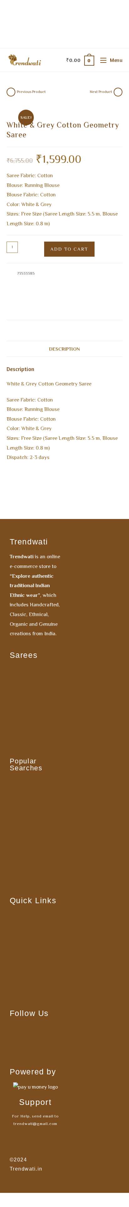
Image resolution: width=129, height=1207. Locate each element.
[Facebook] (26, 1031)
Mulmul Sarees (28, 679)
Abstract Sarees (78, 280)
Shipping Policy (29, 986)
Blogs (17, 997)
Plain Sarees (25, 718)
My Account (24, 913)
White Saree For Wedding (30, 815)
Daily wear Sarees (46, 280)
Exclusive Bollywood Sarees (32, 704)
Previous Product (31, 92)
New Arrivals (76, 287)
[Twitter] (45, 1050)
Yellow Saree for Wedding (31, 783)
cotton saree (29, 302)
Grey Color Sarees (46, 287)
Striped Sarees (28, 690)
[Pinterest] (26, 1050)
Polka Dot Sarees (32, 868)
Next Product (101, 92)
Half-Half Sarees (31, 746)
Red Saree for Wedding (27, 799)
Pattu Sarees (26, 668)
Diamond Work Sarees (28, 732)
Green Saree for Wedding (30, 854)
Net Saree (22, 841)
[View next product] (118, 92)
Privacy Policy (27, 975)
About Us (21, 924)
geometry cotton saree (63, 302)
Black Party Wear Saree (31, 882)
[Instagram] (45, 1031)
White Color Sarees (24, 295)
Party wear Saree (32, 829)
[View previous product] (11, 92)
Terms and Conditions (23, 949)
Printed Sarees (102, 287)
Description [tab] (64, 349)
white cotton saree (35, 309)
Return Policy (26, 963)
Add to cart (69, 249)
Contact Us (24, 936)
